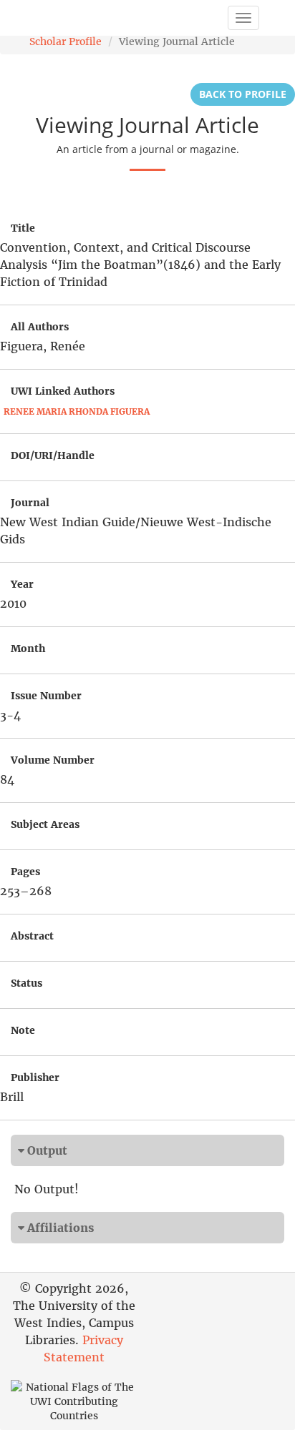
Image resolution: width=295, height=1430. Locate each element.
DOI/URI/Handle (53, 455)
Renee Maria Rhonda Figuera (77, 411)
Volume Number (53, 760)
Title (23, 228)
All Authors (40, 326)
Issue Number (46, 695)
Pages (25, 871)
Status (26, 983)
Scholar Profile (65, 41)
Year (22, 584)
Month (28, 648)
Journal (30, 502)
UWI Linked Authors (63, 391)
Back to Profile (242, 94)
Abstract (32, 936)
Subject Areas (45, 824)
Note (23, 1030)
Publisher (35, 1077)
